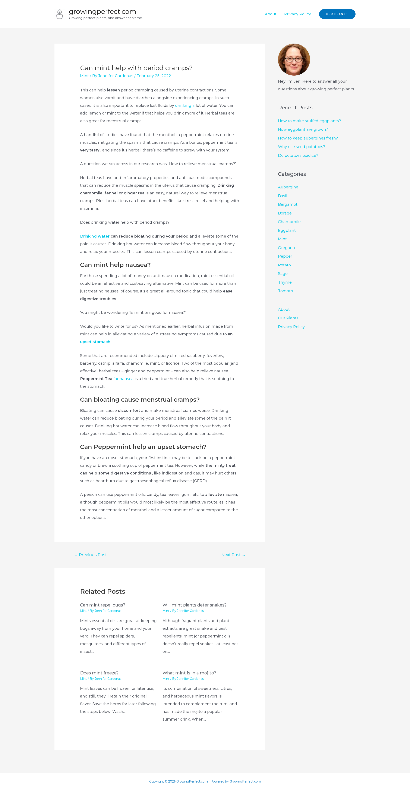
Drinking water (95, 236)
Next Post (233, 554)
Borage (285, 213)
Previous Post (90, 554)
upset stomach (95, 341)
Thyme (285, 282)
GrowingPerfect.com (102, 11)
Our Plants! (288, 318)
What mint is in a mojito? (189, 672)
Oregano (286, 247)
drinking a (185, 105)
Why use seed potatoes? (301, 146)
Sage (283, 273)
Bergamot (287, 204)
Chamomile (289, 221)
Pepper (285, 256)
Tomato (285, 291)
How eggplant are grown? (303, 129)
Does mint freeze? (99, 672)
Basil (282, 196)
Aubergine (288, 187)
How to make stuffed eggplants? (309, 121)
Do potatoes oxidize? (298, 155)
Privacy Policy (297, 14)
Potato (284, 265)
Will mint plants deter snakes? (195, 605)
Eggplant (287, 230)
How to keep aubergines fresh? (308, 138)
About (271, 14)
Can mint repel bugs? (102, 605)
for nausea (123, 378)
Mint (84, 75)
